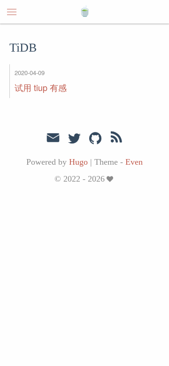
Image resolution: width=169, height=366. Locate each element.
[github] (95, 139)
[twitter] (74, 139)
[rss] (116, 139)
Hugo (78, 162)
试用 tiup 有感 (41, 87)
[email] (53, 138)
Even (134, 162)
